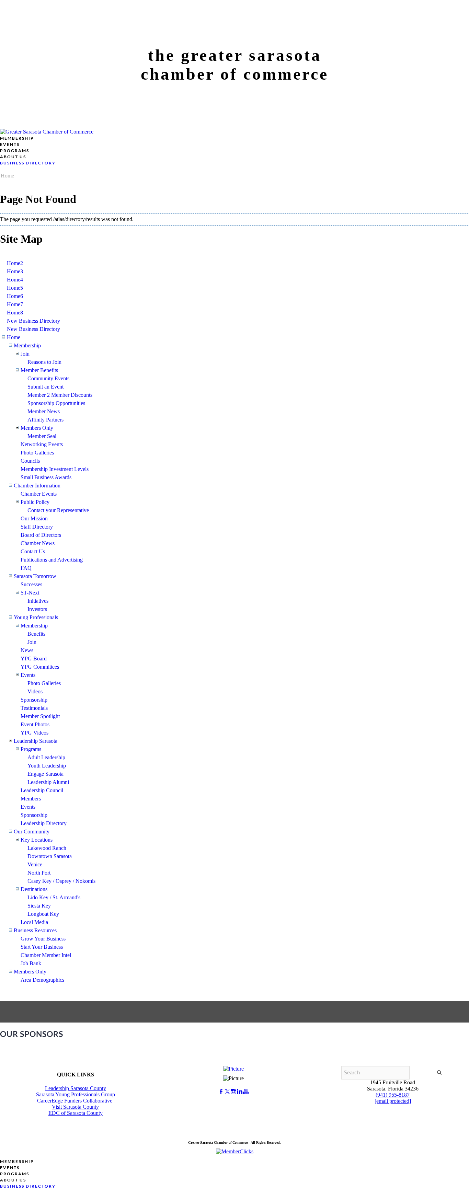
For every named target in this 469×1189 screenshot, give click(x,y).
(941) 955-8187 (393, 1095)
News (27, 650)
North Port (38, 873)
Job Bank (31, 963)
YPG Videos (34, 733)
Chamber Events (39, 494)
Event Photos (35, 724)
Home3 (15, 271)
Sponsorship (34, 700)
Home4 (15, 279)
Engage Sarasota (45, 774)
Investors (37, 609)
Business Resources (35, 930)
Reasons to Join (44, 362)
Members (31, 798)
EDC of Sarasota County (75, 1113)
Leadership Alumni (48, 782)
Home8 (15, 312)
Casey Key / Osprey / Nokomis (61, 881)
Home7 (15, 304)
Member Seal (41, 436)
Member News (43, 411)
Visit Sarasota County (75, 1107)
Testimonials (34, 708)
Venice (34, 864)
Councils (30, 461)
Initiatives (37, 601)
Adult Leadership (46, 757)
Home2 (15, 263)
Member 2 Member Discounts (59, 395)
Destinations (34, 889)
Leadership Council (42, 790)
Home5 (15, 288)
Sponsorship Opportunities (56, 403)
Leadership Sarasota (35, 741)
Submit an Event (45, 387)
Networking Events (42, 444)
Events (28, 675)
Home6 (15, 296)
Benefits (36, 634)
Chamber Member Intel (46, 955)
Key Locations (37, 840)
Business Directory (28, 162)
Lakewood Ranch (46, 848)
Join (25, 354)
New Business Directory (33, 321)
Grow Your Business (43, 939)
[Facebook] (221, 1092)
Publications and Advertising (52, 560)
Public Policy (35, 502)
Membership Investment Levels (55, 469)
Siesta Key (39, 906)
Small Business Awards (46, 477)
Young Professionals (36, 617)
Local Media (34, 922)
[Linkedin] (239, 1092)
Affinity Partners (45, 420)
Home (7, 175)
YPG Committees (40, 667)
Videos (35, 691)
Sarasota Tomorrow (35, 576)
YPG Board (34, 658)
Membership (27, 345)
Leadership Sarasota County (75, 1088)
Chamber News (38, 543)
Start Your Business (42, 947)
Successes (31, 584)
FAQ (26, 568)
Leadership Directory (44, 823)
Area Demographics (42, 980)
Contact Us (33, 551)
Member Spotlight (40, 716)
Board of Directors (41, 535)
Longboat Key (43, 914)
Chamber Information (37, 485)
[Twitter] (227, 1092)
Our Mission (34, 518)
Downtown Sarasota (49, 856)
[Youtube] (246, 1092)
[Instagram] (233, 1092)
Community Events (48, 378)
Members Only (37, 428)
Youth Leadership (46, 766)
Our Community (31, 831)
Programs (31, 749)
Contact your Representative (58, 510)
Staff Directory (37, 527)
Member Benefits (39, 370)
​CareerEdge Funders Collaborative (75, 1101)
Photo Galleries (37, 452)
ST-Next (30, 593)
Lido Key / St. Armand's (53, 897)
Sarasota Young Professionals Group (75, 1094)
